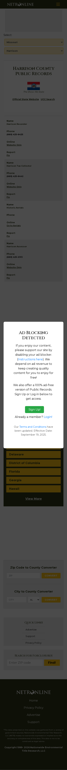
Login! (48, 417)
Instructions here (30, 359)
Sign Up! (34, 409)
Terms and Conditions (32, 426)
